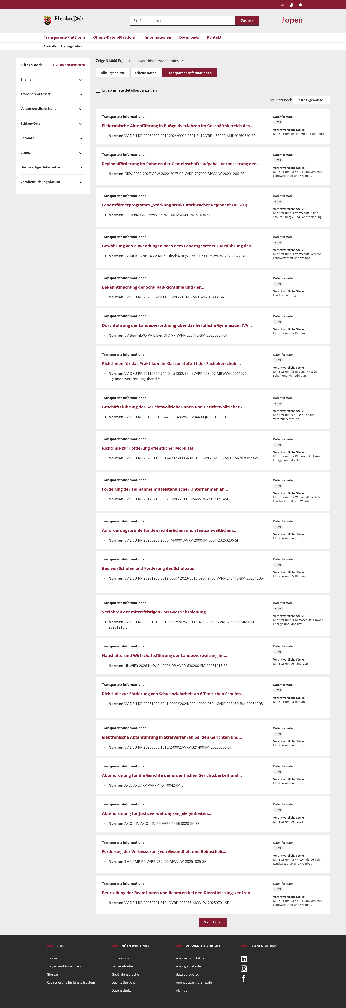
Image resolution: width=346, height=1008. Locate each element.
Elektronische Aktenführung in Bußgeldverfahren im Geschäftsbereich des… (177, 125)
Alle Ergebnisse (113, 73)
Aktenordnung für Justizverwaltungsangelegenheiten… (156, 813)
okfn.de (181, 990)
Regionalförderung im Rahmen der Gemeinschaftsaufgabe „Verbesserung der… (180, 163)
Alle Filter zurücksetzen (69, 65)
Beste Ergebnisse (310, 100)
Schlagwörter (31, 123)
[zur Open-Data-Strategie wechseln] (292, 20)
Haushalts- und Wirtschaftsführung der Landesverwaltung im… (164, 655)
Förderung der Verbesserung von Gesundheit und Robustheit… (164, 851)
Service (62, 946)
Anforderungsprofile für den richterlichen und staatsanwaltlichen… (169, 530)
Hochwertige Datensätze (40, 167)
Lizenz (26, 152)
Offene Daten (146, 73)
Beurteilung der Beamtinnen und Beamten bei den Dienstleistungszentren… (178, 892)
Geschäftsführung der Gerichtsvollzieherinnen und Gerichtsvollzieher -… (173, 407)
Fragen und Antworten (64, 966)
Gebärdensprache (125, 974)
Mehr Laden (213, 922)
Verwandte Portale (203, 946)
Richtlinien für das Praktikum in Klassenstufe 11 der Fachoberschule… (171, 363)
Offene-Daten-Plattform (115, 37)
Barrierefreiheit (123, 966)
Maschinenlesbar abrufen (160, 61)
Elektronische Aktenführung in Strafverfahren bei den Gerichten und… (172, 737)
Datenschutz (121, 990)
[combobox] (182, 20)
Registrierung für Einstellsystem (71, 982)
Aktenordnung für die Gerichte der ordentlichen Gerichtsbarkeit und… (172, 775)
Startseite (50, 46)
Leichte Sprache (124, 982)
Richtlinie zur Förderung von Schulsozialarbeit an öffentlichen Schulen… (173, 693)
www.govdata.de (188, 966)
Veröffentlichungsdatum (40, 182)
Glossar (52, 974)
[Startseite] (63, 20)
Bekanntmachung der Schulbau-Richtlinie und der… (153, 287)
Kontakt (214, 37)
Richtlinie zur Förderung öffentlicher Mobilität (148, 448)
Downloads (189, 37)
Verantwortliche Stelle (38, 108)
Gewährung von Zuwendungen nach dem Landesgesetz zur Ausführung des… (178, 246)
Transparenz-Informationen (189, 73)
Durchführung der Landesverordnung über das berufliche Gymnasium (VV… (177, 325)
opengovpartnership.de (194, 982)
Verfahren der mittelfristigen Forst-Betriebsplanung (154, 612)
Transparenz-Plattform (64, 37)
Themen (27, 79)
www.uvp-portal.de (190, 958)
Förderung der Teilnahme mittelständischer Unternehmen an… (165, 489)
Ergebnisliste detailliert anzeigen (129, 90)
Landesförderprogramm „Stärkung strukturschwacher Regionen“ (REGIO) (174, 205)
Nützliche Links (135, 946)
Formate (27, 138)
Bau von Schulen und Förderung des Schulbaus (148, 568)
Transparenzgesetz (36, 94)
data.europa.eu (187, 974)
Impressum (120, 958)
